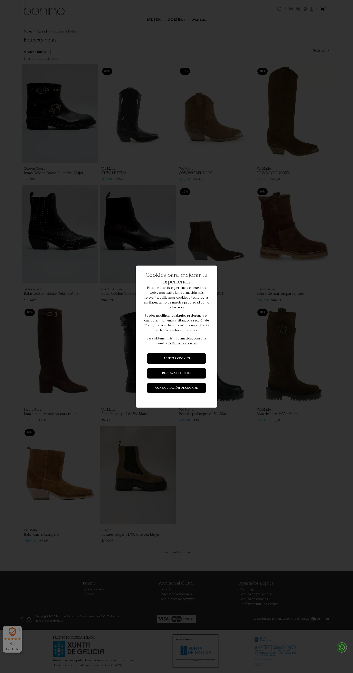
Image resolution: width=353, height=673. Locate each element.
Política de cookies (182, 343)
